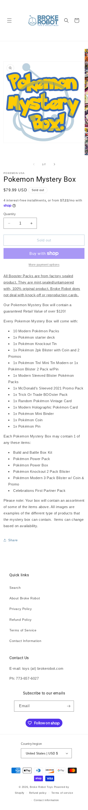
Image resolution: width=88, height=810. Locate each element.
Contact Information (25, 641)
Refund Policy (20, 620)
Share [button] (13, 540)
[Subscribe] (68, 706)
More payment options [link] (44, 264)
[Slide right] (54, 164)
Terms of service (62, 792)
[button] (9, 20)
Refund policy (38, 792)
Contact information (46, 800)
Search (15, 587)
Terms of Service (23, 630)
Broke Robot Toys (41, 787)
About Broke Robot (24, 598)
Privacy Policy (20, 609)
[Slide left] (34, 164)
